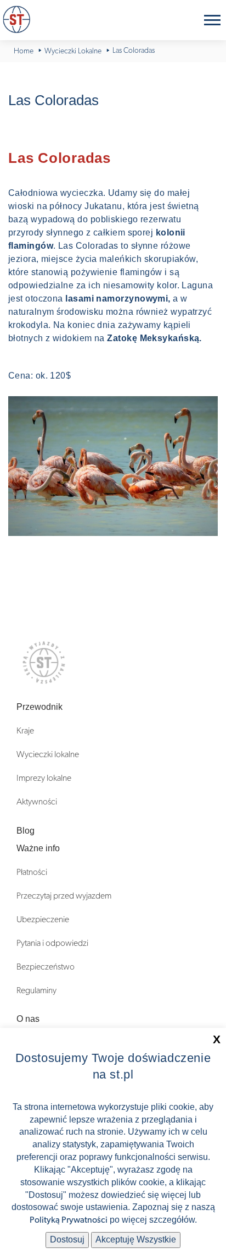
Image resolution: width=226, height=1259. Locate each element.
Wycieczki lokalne (47, 754)
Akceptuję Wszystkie (135, 1239)
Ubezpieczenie (42, 919)
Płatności (31, 872)
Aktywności (36, 801)
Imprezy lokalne (43, 778)
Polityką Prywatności (69, 1220)
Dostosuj (67, 1239)
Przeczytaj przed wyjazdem (63, 895)
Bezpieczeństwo (45, 966)
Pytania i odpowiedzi (52, 943)
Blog (25, 830)
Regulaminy (36, 990)
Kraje (25, 730)
